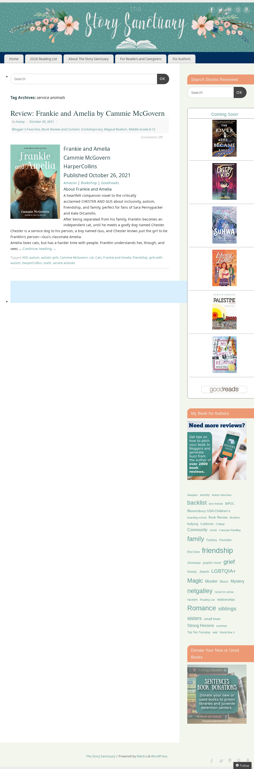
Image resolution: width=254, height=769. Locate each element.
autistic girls (50, 257)
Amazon (70, 182)
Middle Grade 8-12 (142, 129)
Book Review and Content (61, 129)
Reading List (207, 599)
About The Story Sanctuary (88, 59)
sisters (194, 618)
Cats (98, 257)
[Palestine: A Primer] (224, 328)
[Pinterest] (229, 10)
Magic (195, 580)
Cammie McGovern (74, 257)
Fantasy (211, 540)
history (192, 571)
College (220, 523)
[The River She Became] (224, 155)
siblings (227, 608)
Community (197, 530)
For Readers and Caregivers (140, 59)
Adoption (192, 495)
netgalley (200, 590)
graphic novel (212, 562)
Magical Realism (115, 129)
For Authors (181, 59)
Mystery (237, 581)
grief (229, 561)
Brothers (235, 517)
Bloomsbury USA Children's (208, 511)
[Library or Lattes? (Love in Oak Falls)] (224, 285)
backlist (197, 502)
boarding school (196, 517)
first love (193, 552)
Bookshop (89, 182)
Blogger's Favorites (26, 129)
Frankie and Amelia (117, 257)
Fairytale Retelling (230, 530)
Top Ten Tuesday (198, 632)
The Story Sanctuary (100, 756)
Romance (201, 608)
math (47, 263)
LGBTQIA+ (223, 571)
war (215, 632)
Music (224, 581)
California (207, 524)
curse (213, 530)
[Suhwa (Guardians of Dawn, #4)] (224, 242)
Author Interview (221, 495)
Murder (211, 581)
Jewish (204, 571)
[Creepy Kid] (224, 198)
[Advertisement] (100, 292)
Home (14, 59)
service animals (64, 263)
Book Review (218, 517)
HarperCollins (32, 263)
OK (161, 78)
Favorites (225, 540)
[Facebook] (212, 10)
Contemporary (91, 129)
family (195, 538)
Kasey (20, 122)
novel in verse (224, 592)
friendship (140, 257)
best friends (216, 503)
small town (212, 619)
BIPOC (229, 503)
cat (91, 257)
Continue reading (39, 248)
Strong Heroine (200, 625)
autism (34, 257)
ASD (25, 257)
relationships (226, 599)
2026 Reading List (43, 59)
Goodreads (110, 182)
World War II (227, 632)
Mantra (142, 756)
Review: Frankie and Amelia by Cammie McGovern (87, 113)
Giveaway (194, 562)
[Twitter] (220, 10)
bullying (192, 524)
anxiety (205, 494)
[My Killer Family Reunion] (224, 372)
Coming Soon (224, 114)
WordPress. (159, 756)
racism (192, 599)
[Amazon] (246, 10)
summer (221, 625)
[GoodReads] (238, 10)
